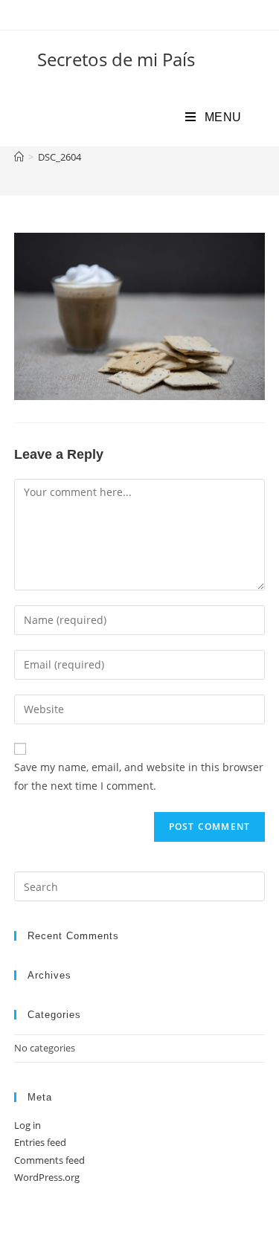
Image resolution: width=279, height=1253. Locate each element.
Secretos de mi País (116, 59)
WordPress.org (47, 1177)
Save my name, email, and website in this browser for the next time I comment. (138, 776)
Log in (27, 1125)
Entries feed (40, 1142)
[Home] (19, 157)
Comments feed (49, 1160)
